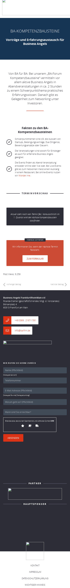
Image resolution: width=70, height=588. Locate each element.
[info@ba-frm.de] (9, 331)
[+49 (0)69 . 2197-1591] (9, 320)
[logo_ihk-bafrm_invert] (35, 494)
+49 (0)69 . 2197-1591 (25, 320)
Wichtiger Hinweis (35, 584)
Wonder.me (24, 175)
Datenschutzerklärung (35, 578)
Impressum (35, 571)
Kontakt (35, 565)
